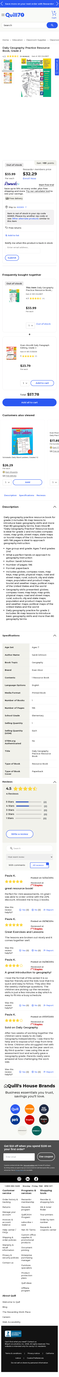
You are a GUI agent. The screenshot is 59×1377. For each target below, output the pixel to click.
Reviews (41, 495)
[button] (57, 3)
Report (50, 910)
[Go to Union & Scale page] (22, 1131)
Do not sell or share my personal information (29, 1363)
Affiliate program (25, 1289)
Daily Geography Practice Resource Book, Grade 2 (39, 288)
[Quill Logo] (14, 14)
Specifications (26, 495)
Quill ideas (26, 1283)
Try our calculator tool (38, 191)
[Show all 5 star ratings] (28, 802)
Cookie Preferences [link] (35, 1358)
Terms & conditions (13, 1353)
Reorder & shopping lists (47, 1200)
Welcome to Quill (11, 1302)
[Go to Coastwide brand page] (29, 1109)
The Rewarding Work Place (16, 1312)
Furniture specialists (26, 1266)
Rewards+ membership (27, 1200)
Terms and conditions (29, 1165)
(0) (45, 810)
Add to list (13, 235)
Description (10, 495)
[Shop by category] (3, 15)
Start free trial (46, 184)
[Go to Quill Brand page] (15, 1109)
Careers (6, 1317)
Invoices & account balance (7, 1222)
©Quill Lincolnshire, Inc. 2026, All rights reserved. (25, 1344)
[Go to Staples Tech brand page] (44, 1120)
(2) (45, 802)
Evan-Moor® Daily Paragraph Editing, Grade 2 (34, 346)
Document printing (26, 1248)
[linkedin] (27, 1179)
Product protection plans (26, 1275)
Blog (4, 1307)
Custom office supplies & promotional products (28, 1239)
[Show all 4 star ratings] (29, 806)
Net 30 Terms (28, 1230)
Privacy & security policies (10, 1256)
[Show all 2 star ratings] (29, 814)
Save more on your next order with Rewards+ (29, 4)
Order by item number (47, 1220)
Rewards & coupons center (48, 1228)
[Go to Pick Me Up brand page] (44, 1109)
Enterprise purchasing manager (26, 1257)
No (36, 910)
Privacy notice (34, 1353)
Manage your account (9, 1213)
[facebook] (36, 1179)
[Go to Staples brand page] (29, 1120)
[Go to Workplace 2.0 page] (36, 1131)
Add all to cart (29, 402)
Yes (24, 910)
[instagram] (19, 1179)
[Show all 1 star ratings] (28, 818)
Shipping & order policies (9, 1238)
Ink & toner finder (45, 1208)
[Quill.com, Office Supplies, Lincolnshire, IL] (13, 1334)
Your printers (46, 1214)
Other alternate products (25, 218)
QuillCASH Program (26, 1215)
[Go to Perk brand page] (15, 1120)
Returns (6, 1207)
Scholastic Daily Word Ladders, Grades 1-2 (20, 457)
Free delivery (16, 198)
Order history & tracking (10, 1200)
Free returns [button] (15, 228)
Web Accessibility (11, 1322)
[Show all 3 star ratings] (29, 810)
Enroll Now (29, 178)
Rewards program (25, 1208)
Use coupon (46, 1156)
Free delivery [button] (11, 476)
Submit (12, 257)
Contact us (7, 1262)
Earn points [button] (45, 163)
